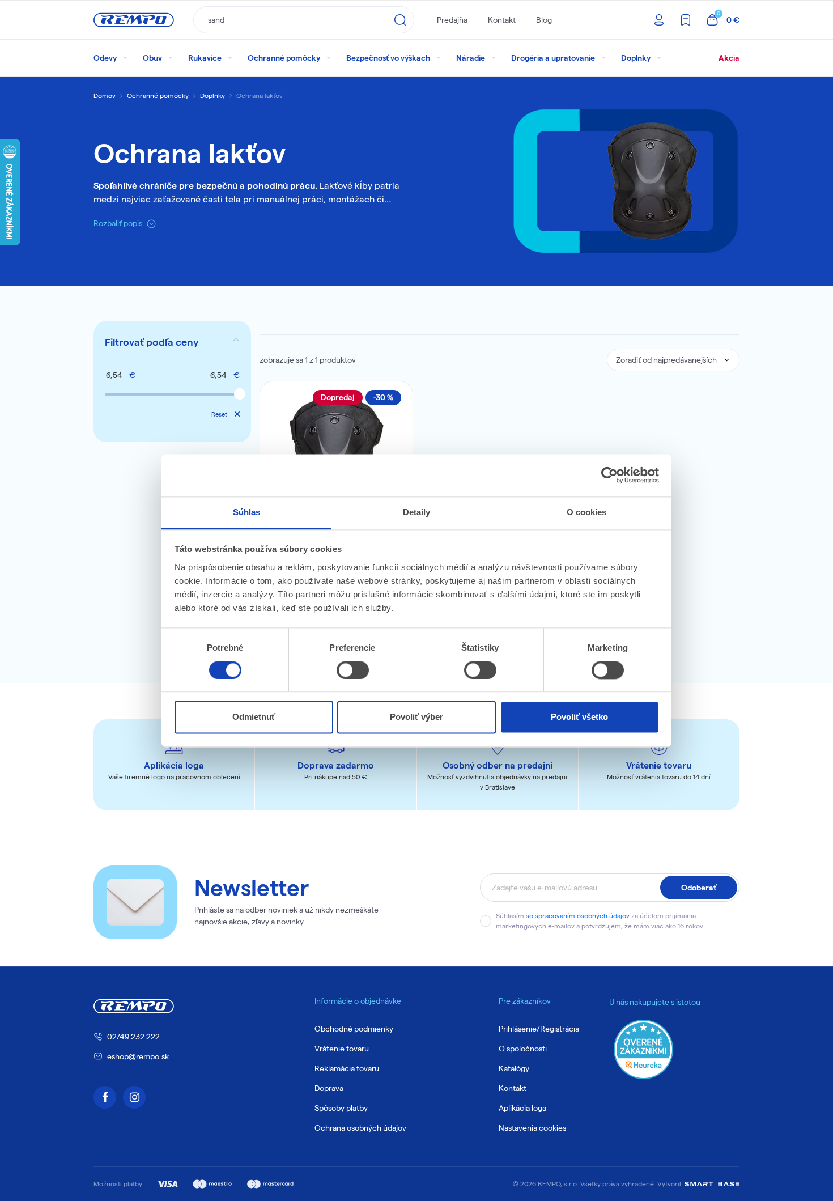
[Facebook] (105, 1097)
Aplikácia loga (522, 1108)
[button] (172, 342)
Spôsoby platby (341, 1108)
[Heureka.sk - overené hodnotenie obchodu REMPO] (643, 1049)
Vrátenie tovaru (341, 1048)
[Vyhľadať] (400, 19)
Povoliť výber (416, 717)
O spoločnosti (523, 1048)
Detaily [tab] (417, 512)
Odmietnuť (253, 717)
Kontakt (502, 19)
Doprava (328, 1088)
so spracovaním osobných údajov (578, 915)
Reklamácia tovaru (346, 1068)
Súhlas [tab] (247, 512)
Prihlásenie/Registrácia (539, 1028)
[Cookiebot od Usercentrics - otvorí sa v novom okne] (609, 474)
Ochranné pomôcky (158, 95)
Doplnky (212, 95)
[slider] (239, 394)
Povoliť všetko (579, 717)
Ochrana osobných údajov (360, 1127)
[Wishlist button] (396, 397)
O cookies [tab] (587, 512)
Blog (544, 19)
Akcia (729, 57)
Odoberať (698, 887)
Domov (105, 95)
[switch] (353, 670)
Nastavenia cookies (532, 1127)
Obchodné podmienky (353, 1028)
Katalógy (514, 1068)
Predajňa (452, 19)
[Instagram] (134, 1097)
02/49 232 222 (133, 1036)
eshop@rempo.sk (138, 1056)
